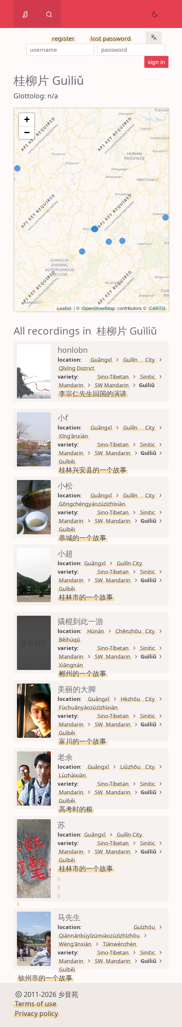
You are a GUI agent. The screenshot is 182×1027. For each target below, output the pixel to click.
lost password (111, 38)
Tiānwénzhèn (119, 944)
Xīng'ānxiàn (73, 436)
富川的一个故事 (82, 741)
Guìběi (67, 461)
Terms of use (35, 1003)
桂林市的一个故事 (86, 597)
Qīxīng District (76, 368)
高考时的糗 (76, 809)
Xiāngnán (71, 665)
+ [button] (27, 119)
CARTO (157, 307)
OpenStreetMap (98, 307)
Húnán (95, 631)
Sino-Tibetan (113, 376)
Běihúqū (69, 639)
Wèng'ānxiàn (75, 944)
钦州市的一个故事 (45, 977)
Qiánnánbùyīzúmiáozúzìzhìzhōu (99, 935)
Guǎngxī (101, 359)
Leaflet (64, 307)
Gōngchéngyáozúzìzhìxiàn (92, 504)
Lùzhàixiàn (72, 775)
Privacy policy (36, 1013)
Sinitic (147, 376)
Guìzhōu (144, 927)
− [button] (27, 132)
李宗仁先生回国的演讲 (93, 393)
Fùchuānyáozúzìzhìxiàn (88, 707)
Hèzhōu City (138, 699)
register (63, 38)
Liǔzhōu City (137, 766)
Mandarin (71, 385)
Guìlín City (139, 359)
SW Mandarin (112, 385)
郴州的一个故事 (82, 673)
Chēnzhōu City (135, 631)
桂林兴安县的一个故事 (93, 469)
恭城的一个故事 (82, 537)
